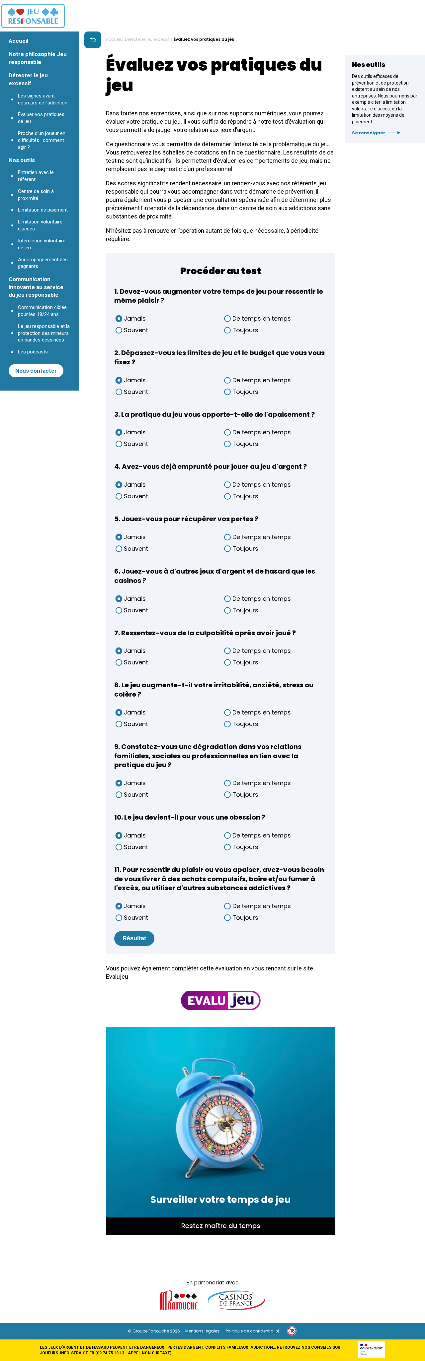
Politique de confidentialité (252, 1331)
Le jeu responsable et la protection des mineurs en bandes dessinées (44, 333)
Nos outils (22, 160)
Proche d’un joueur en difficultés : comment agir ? (41, 140)
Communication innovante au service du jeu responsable (36, 287)
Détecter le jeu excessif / (149, 39)
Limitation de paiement (43, 210)
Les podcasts (33, 352)
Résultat (134, 938)
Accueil (18, 40)
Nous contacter (36, 370)
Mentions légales (202, 1331)
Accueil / (115, 39)
